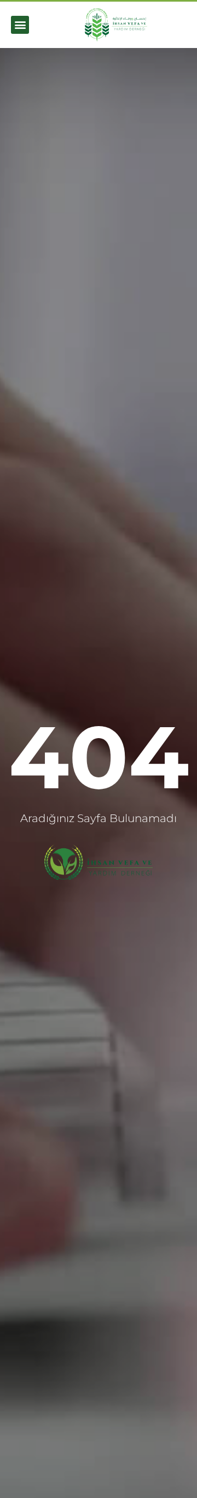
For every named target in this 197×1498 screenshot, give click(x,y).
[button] (20, 25)
